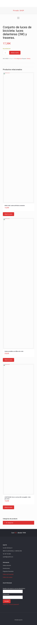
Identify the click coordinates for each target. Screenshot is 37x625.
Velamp (28, 58)
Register (5, 604)
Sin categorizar (18, 58)
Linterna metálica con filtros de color (14, 351)
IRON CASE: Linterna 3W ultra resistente (15, 205)
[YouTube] (18, 622)
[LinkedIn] (21, 622)
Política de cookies (7, 577)
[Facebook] (14, 622)
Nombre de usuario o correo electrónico (14, 588)
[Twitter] (16, 622)
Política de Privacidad (8, 574)
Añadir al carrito (15, 52)
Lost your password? (13, 604)
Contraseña (6, 594)
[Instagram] (23, 622)
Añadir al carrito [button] (8, 214)
